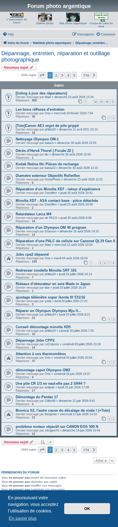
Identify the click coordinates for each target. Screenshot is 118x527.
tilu (46, 154)
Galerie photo (45, 23)
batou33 (50, 167)
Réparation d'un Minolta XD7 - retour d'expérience (58, 189)
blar (47, 287)
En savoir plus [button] (22, 518)
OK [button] (87, 508)
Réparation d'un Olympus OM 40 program (51, 227)
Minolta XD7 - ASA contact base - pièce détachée (57, 201)
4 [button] (68, 75)
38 (95, 102)
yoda (48, 301)
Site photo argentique (73, 23)
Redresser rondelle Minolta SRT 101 (46, 270)
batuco (49, 142)
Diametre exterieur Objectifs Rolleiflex (48, 176)
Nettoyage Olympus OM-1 (37, 139)
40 (107, 102)
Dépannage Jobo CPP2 (35, 340)
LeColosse (52, 344)
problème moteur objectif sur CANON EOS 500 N (57, 427)
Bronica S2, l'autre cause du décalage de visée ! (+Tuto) (63, 410)
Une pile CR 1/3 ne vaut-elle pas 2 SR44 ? (51, 383)
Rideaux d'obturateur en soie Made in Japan (53, 284)
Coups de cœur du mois (101, 25)
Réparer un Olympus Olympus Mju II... (48, 311)
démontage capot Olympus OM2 (43, 370)
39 (101, 102)
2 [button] (56, 75)
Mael (48, 97)
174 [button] (86, 75)
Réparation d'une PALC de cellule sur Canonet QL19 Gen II (65, 241)
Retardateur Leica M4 (33, 214)
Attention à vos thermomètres (41, 354)
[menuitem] (8, 34)
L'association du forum (17, 21)
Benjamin (51, 414)
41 (112, 102)
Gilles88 (50, 400)
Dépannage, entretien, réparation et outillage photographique (55, 56)
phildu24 (50, 129)
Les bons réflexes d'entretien (40, 109)
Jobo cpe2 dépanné (32, 254)
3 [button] (62, 75)
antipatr (50, 387)
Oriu (47, 113)
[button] (42, 75)
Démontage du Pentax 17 (37, 397)
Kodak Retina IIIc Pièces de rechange (47, 164)
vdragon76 (52, 430)
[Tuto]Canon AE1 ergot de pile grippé (47, 126)
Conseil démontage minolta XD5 (43, 327)
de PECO (51, 217)
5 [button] (74, 75)
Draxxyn (50, 231)
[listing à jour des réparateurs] (41, 93)
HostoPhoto (52, 179)
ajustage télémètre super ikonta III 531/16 (50, 297)
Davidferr (51, 192)
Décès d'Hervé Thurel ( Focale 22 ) (44, 151)
